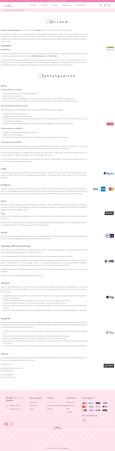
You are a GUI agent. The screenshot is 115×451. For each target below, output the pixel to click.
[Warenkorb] (105, 5)
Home (6, 10)
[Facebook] (6, 424)
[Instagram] (11, 424)
